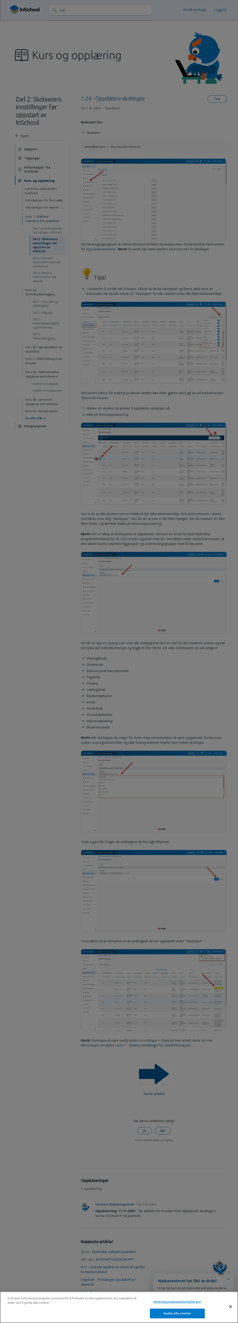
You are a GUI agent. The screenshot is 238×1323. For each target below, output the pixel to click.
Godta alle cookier (177, 1313)
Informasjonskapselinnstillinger (177, 1302)
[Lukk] (230, 1306)
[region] (119, 1307)
